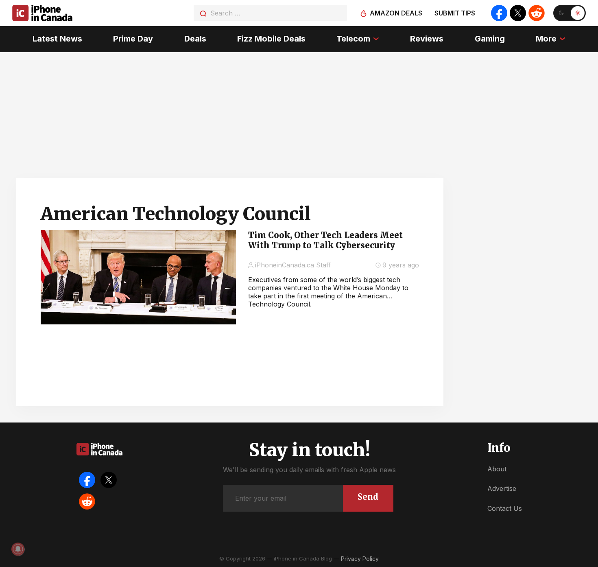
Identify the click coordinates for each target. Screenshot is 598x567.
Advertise (501, 488)
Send (368, 497)
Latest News (57, 39)
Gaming (490, 39)
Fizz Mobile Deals (271, 39)
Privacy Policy (360, 558)
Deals (195, 39)
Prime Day (133, 39)
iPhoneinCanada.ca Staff (293, 265)
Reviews (426, 39)
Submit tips (454, 13)
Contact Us (504, 508)
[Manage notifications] (17, 549)
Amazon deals (396, 13)
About (496, 469)
